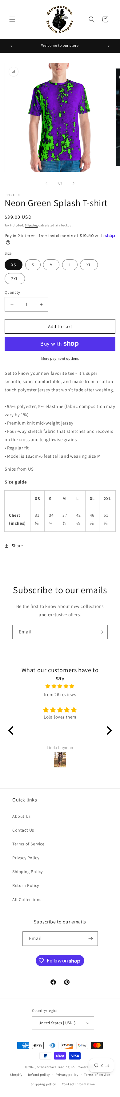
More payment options (60, 358)
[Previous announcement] (11, 46)
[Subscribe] (100, 632)
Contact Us (23, 830)
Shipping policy (43, 1084)
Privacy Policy (25, 857)
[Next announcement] (108, 46)
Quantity (12, 292)
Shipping (31, 225)
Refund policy (39, 1074)
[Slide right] (73, 183)
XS (13, 265)
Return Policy (25, 885)
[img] (60, 686)
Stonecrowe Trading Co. (56, 1067)
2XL (14, 278)
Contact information (78, 1084)
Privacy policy (67, 1074)
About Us (21, 816)
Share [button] (17, 545)
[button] (12, 19)
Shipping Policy (27, 871)
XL (88, 265)
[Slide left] (46, 183)
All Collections (27, 899)
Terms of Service (28, 844)
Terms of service (97, 1074)
